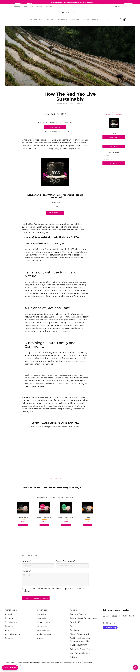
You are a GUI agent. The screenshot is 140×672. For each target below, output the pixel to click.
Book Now (42, 626)
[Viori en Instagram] (119, 6)
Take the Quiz (114, 146)
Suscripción (75, 622)
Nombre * (26, 561)
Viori (20, 663)
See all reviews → (55, 478)
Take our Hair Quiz (9, 667)
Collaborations (44, 634)
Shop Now (114, 137)
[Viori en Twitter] (125, 6)
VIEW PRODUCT (55, 212)
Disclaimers (75, 630)
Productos (10, 618)
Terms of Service (78, 614)
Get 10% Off (114, 163)
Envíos (73, 626)
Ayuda (8, 630)
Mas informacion (13, 634)
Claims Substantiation (80, 634)
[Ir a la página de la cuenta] (121, 19)
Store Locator (11, 622)
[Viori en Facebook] (116, 6)
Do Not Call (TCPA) (79, 645)
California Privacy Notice (81, 649)
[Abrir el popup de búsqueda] (15, 19)
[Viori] (70, 12)
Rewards (41, 618)
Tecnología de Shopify (13, 665)
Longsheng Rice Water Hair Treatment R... (114, 130)
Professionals (43, 622)
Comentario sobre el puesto (36, 598)
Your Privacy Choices (80, 653)
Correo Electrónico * (65, 561)
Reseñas (9, 626)
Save (131, 29)
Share (27, 533)
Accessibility (10, 614)
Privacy (73, 657)
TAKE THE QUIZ (55, 127)
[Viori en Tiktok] (122, 6)
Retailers (41, 614)
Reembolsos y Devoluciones (83, 618)
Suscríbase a (129, 616)
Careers (41, 638)
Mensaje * (26, 571)
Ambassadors (43, 630)
